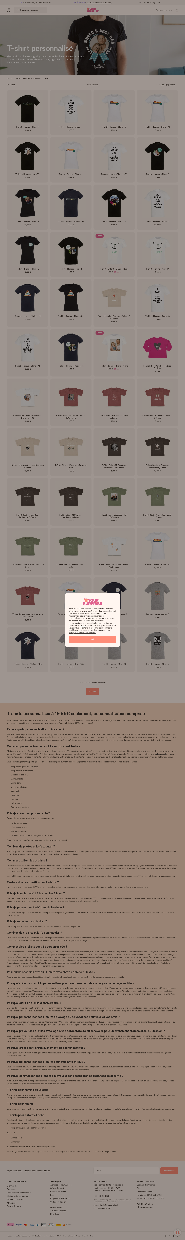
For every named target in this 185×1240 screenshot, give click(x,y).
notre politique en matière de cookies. (90, 631)
